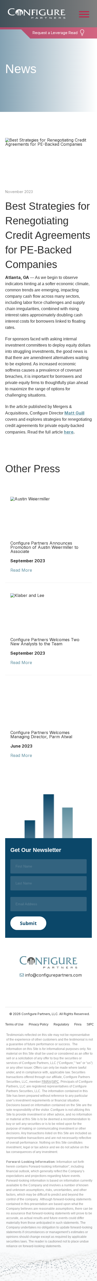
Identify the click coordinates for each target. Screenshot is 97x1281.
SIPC (90, 1024)
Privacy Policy (38, 1024)
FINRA (46, 1082)
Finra (77, 1024)
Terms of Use (14, 1024)
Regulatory (61, 1024)
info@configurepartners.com (53, 975)
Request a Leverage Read (55, 32)
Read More (21, 570)
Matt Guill (74, 413)
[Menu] (84, 14)
